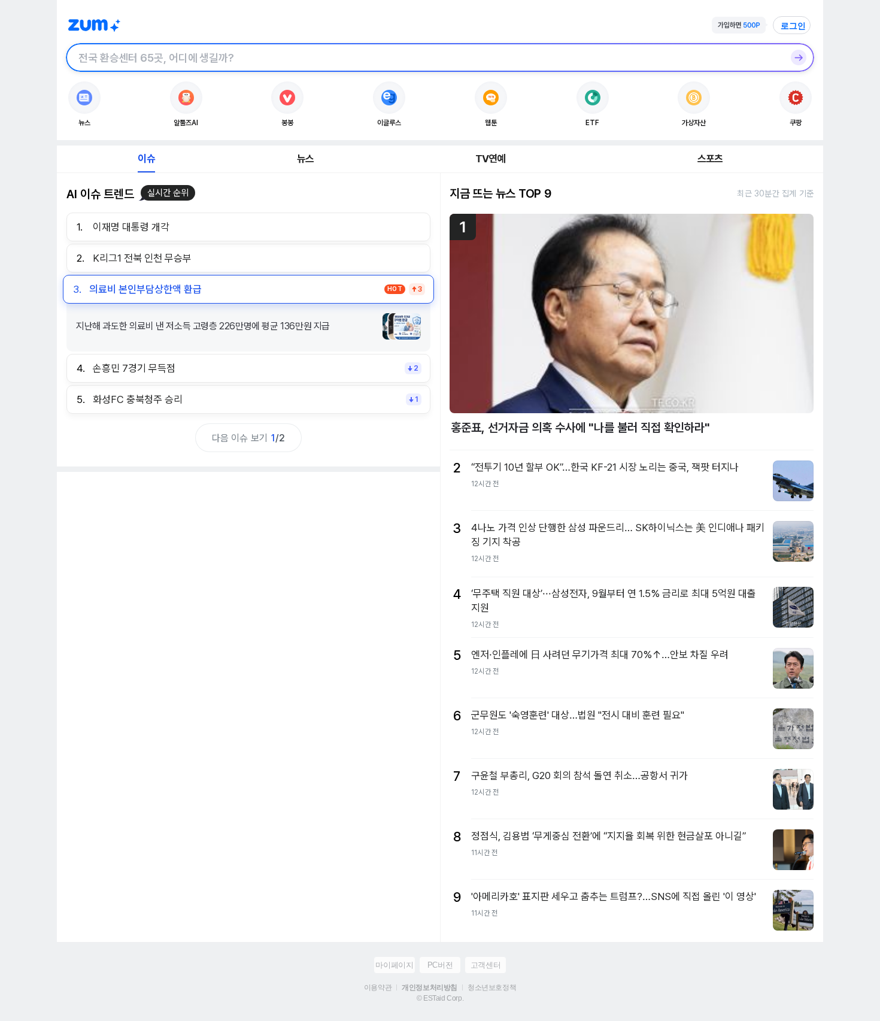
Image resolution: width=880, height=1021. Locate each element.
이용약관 (378, 987)
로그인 (793, 26)
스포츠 (710, 159)
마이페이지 (394, 965)
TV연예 (490, 159)
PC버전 (440, 965)
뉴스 (305, 159)
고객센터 (485, 965)
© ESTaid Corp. (440, 998)
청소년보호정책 (492, 987)
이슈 (146, 159)
